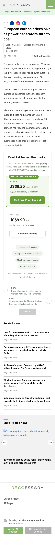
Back (27, 311)
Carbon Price (11, 498)
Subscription (27, 12)
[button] (4, 442)
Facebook (12, 23)
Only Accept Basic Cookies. (38, 530)
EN (9, 56)
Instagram (18, 23)
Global (9, 48)
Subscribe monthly (27, 233)
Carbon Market (13, 45)
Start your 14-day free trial (27, 200)
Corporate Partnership (41, 12)
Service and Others (33, 45)
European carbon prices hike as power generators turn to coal (17, 5)
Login (7, 12)
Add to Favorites (42, 56)
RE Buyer (9, 503)
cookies (19, 523)
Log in (32, 277)
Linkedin (24, 23)
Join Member (16, 12)
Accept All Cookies (13, 530)
